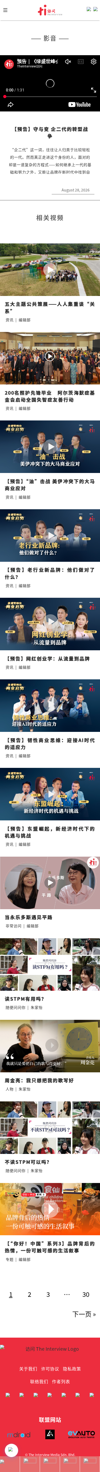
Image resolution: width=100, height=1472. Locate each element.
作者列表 (61, 1381)
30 (85, 1294)
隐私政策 (72, 1368)
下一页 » (84, 1313)
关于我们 (28, 1368)
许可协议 (50, 1368)
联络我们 (39, 1381)
